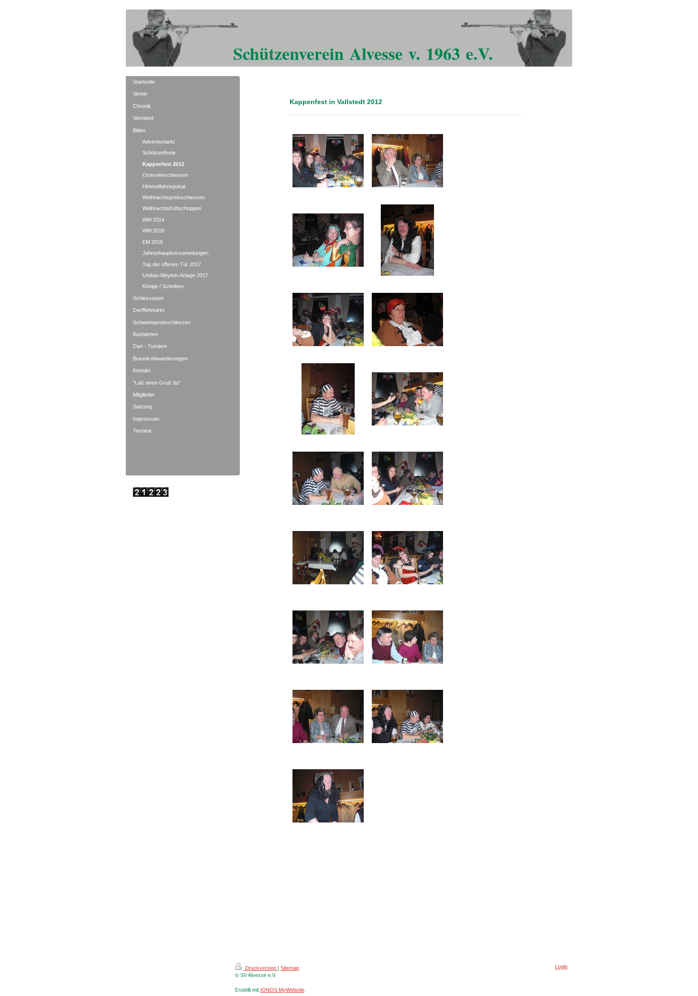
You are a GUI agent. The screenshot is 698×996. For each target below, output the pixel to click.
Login (561, 966)
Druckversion (261, 968)
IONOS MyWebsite (282, 990)
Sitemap (290, 968)
